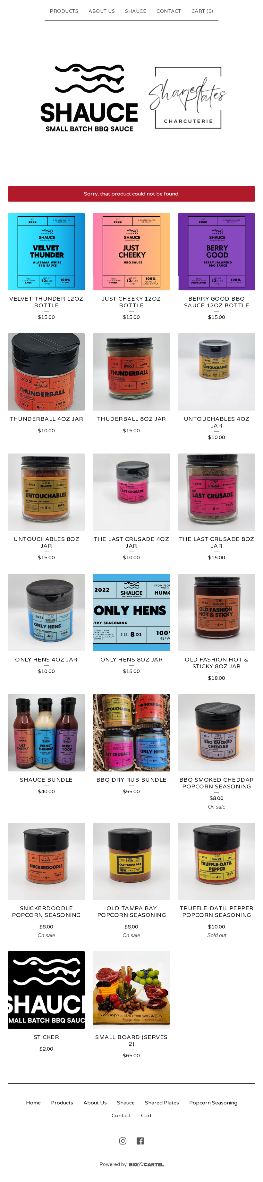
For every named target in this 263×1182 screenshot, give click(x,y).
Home (33, 1103)
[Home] (132, 102)
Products (64, 11)
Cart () (202, 11)
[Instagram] (123, 1141)
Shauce (135, 11)
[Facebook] (140, 1141)
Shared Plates (162, 1103)
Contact (169, 11)
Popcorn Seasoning (213, 1103)
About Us (102, 11)
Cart (146, 1115)
